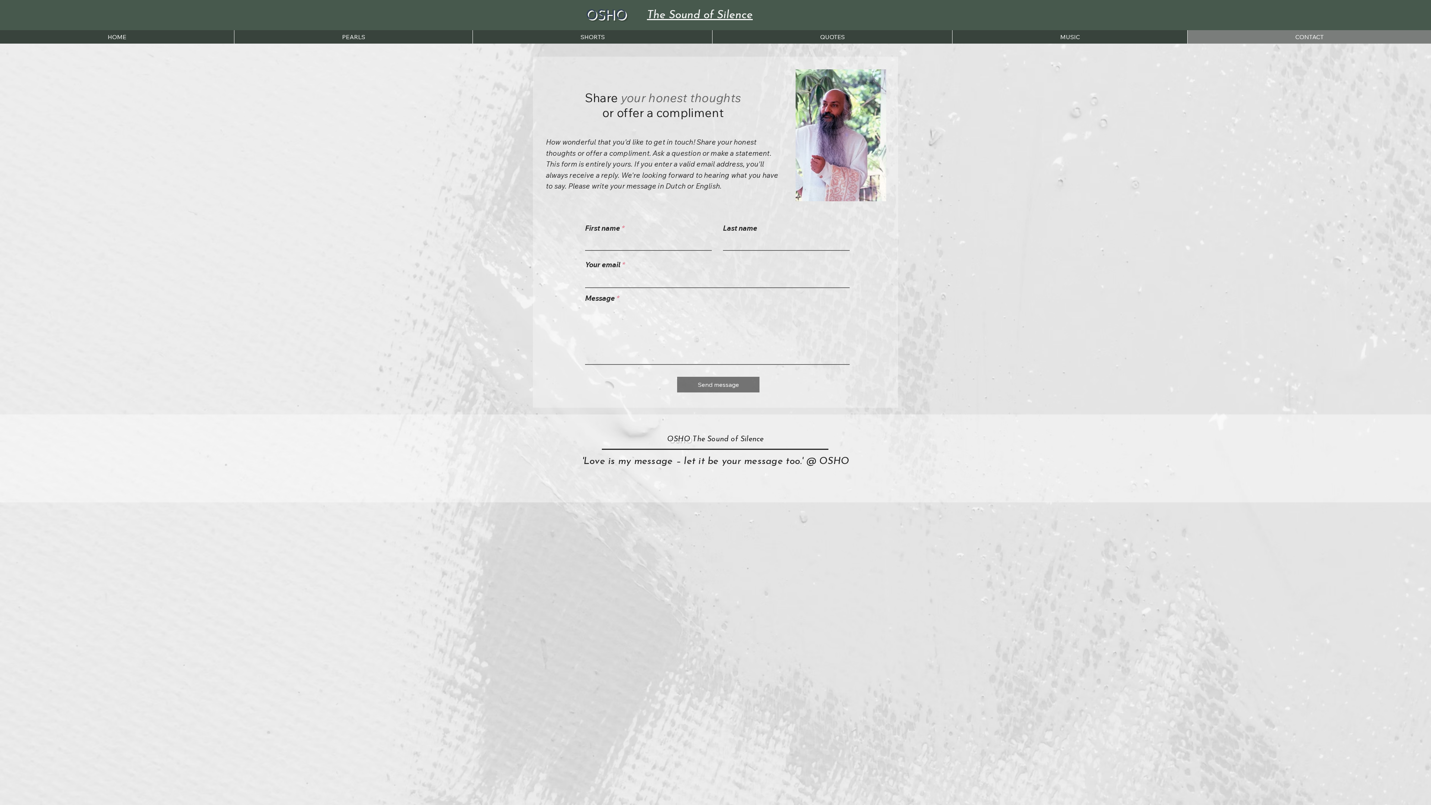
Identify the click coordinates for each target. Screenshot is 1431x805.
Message (600, 298)
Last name (740, 228)
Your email (602, 264)
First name (602, 228)
